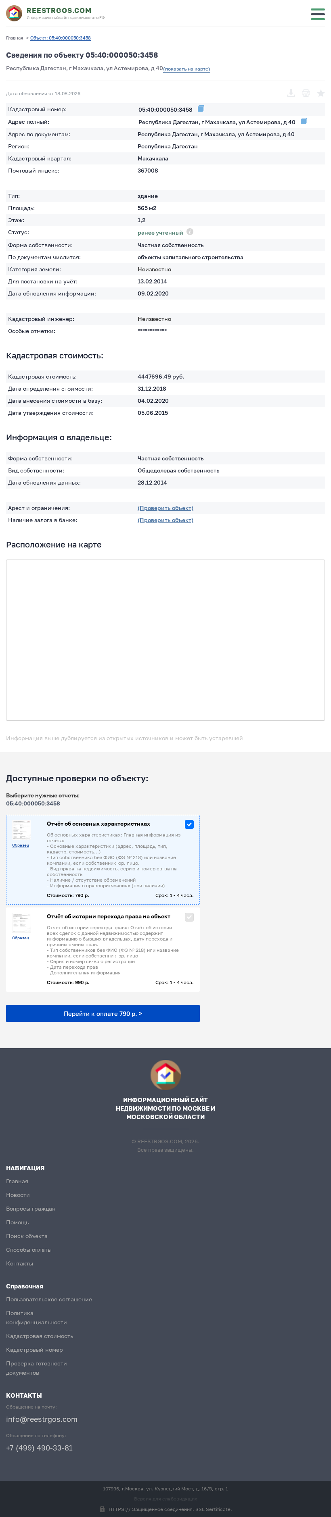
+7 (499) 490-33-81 (39, 1447)
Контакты (19, 1263)
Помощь (17, 1222)
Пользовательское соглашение (49, 1299)
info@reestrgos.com (42, 1419)
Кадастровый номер (34, 1349)
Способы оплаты (29, 1249)
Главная (17, 1181)
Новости (18, 1194)
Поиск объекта (27, 1235)
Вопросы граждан (31, 1208)
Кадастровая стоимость (39, 1335)
